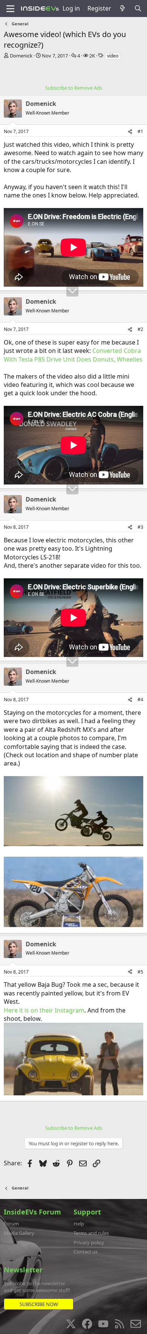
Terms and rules (91, 1233)
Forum (11, 1223)
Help (79, 1223)
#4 (140, 699)
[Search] (137, 8)
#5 (140, 972)
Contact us (86, 1251)
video (112, 56)
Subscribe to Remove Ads (73, 87)
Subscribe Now (39, 1304)
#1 (140, 131)
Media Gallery (19, 1233)
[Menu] (10, 8)
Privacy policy (89, 1242)
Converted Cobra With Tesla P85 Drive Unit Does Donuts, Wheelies (73, 354)
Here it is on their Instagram (44, 1010)
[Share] (130, 131)
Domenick (21, 55)
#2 (140, 329)
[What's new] (122, 8)
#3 (140, 527)
